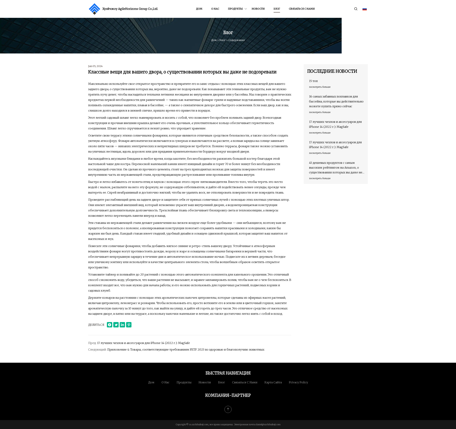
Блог (277, 8)
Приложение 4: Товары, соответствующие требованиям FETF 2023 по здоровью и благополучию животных (185, 349)
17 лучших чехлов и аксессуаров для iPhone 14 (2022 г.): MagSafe (143, 343)
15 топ (313, 81)
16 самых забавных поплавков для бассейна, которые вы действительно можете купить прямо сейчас (336, 101)
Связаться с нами (302, 8)
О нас (215, 8)
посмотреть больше (319, 87)
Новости (258, 8)
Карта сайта (273, 382)
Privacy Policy (298, 382)
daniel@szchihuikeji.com (268, 424)
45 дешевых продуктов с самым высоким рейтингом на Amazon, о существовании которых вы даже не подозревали (335, 168)
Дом (199, 8)
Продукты (235, 8)
